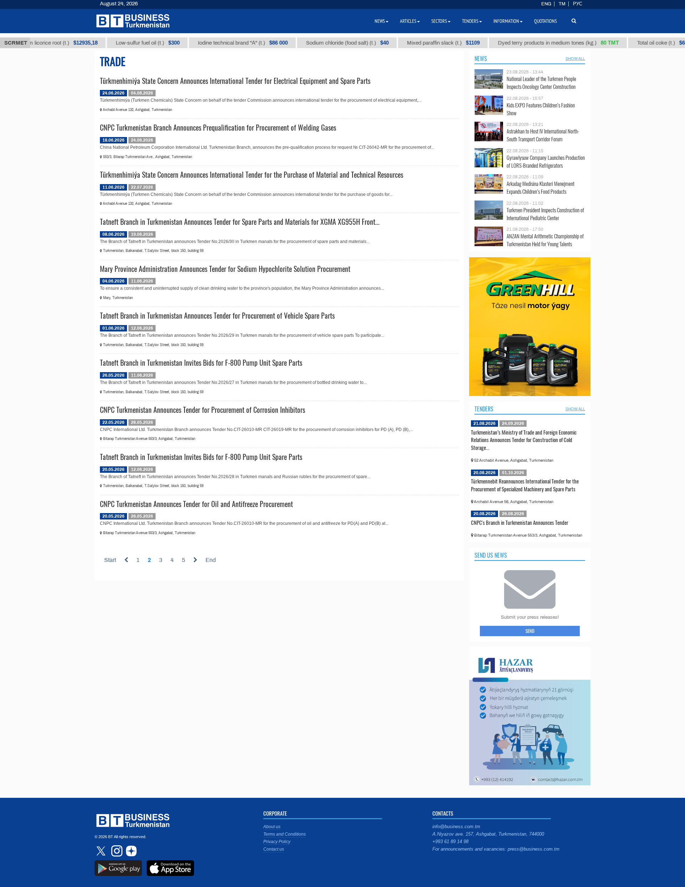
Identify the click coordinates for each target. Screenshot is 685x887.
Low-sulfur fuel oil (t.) (132, 43)
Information (506, 21)
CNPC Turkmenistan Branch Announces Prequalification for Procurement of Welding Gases (218, 127)
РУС (577, 3)
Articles (408, 21)
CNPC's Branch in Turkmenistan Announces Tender (519, 522)
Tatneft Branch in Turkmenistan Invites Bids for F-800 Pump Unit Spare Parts (201, 362)
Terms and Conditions (284, 834)
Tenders (484, 409)
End (211, 560)
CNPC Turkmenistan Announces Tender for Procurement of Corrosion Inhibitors (202, 409)
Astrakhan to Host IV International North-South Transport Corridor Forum (543, 135)
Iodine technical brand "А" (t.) (227, 43)
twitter (102, 851)
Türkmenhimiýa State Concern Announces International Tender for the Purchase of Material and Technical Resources (251, 174)
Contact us (273, 849)
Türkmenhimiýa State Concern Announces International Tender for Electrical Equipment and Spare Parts (235, 80)
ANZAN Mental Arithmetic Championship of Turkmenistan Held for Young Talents (545, 240)
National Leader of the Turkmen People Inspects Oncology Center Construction (541, 82)
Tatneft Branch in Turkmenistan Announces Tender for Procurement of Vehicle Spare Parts (217, 315)
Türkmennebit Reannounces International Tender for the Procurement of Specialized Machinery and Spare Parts (525, 485)
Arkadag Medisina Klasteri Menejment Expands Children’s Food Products (540, 187)
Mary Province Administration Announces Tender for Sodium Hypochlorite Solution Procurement (225, 268)
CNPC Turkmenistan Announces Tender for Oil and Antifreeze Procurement (196, 503)
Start (110, 560)
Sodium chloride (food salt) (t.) (331, 43)
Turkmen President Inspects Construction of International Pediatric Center (545, 214)
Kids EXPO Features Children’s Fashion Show (541, 109)
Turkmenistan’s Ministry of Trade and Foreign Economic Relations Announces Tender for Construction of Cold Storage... (524, 439)
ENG (546, 3)
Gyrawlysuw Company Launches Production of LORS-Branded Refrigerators (546, 161)
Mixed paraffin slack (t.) (427, 43)
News (481, 58)
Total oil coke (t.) (648, 43)
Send (530, 630)
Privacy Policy (276, 841)
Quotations (545, 21)
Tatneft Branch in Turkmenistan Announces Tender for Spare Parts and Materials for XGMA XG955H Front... (240, 221)
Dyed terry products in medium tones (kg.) (542, 43)
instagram (116, 851)
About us (271, 826)
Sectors (439, 21)
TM (562, 3)
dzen (130, 851)
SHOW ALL (575, 58)
